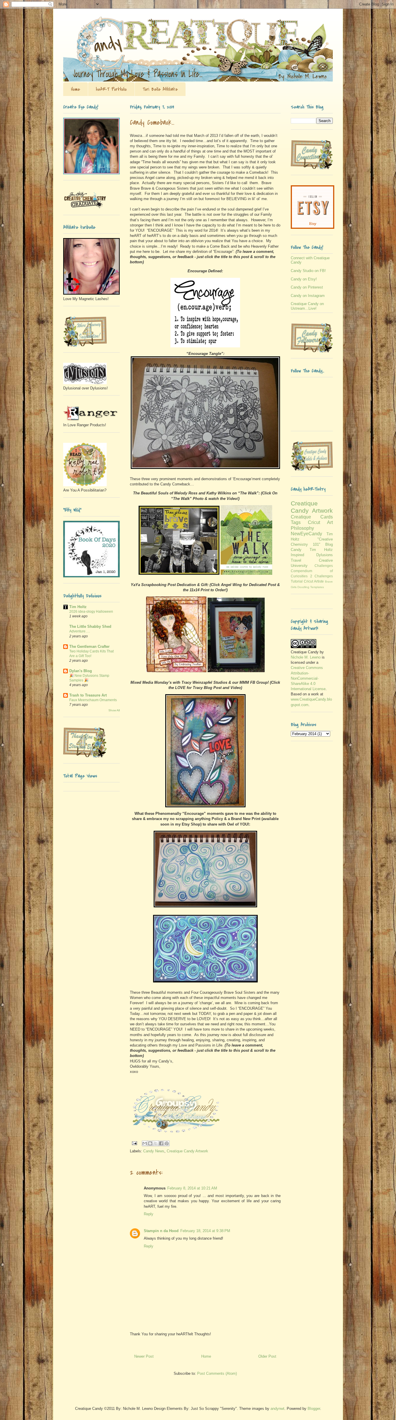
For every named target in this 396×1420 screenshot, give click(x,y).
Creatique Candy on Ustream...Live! (307, 306)
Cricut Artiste (314, 581)
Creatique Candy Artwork (187, 1151)
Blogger (314, 1408)
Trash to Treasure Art (88, 695)
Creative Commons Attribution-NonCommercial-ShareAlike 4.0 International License (308, 678)
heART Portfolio (111, 89)
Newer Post (144, 1356)
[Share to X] (156, 1143)
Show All (114, 710)
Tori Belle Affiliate (160, 89)
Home (75, 89)
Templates (317, 587)
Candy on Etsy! (304, 279)
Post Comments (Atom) (217, 1373)
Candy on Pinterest (307, 287)
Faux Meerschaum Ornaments (93, 700)
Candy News (153, 1151)
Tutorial (297, 581)
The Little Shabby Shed (90, 626)
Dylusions (324, 555)
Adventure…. (79, 631)
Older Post (267, 1356)
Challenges (324, 565)
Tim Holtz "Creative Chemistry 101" (312, 539)
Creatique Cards (312, 516)
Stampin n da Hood (161, 1231)
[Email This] (145, 1143)
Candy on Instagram (308, 295)
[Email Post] (134, 1143)
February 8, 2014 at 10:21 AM (192, 1188)
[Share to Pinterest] (167, 1143)
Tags (296, 522)
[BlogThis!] (150, 1143)
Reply (148, 1214)
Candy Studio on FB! (308, 271)
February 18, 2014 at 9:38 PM (205, 1231)
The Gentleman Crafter (89, 646)
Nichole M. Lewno (306, 657)
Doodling (303, 587)
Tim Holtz (78, 607)
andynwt (277, 1408)
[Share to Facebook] (161, 1143)
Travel (296, 560)
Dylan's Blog (80, 671)
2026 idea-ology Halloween (91, 612)
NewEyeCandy (306, 533)
